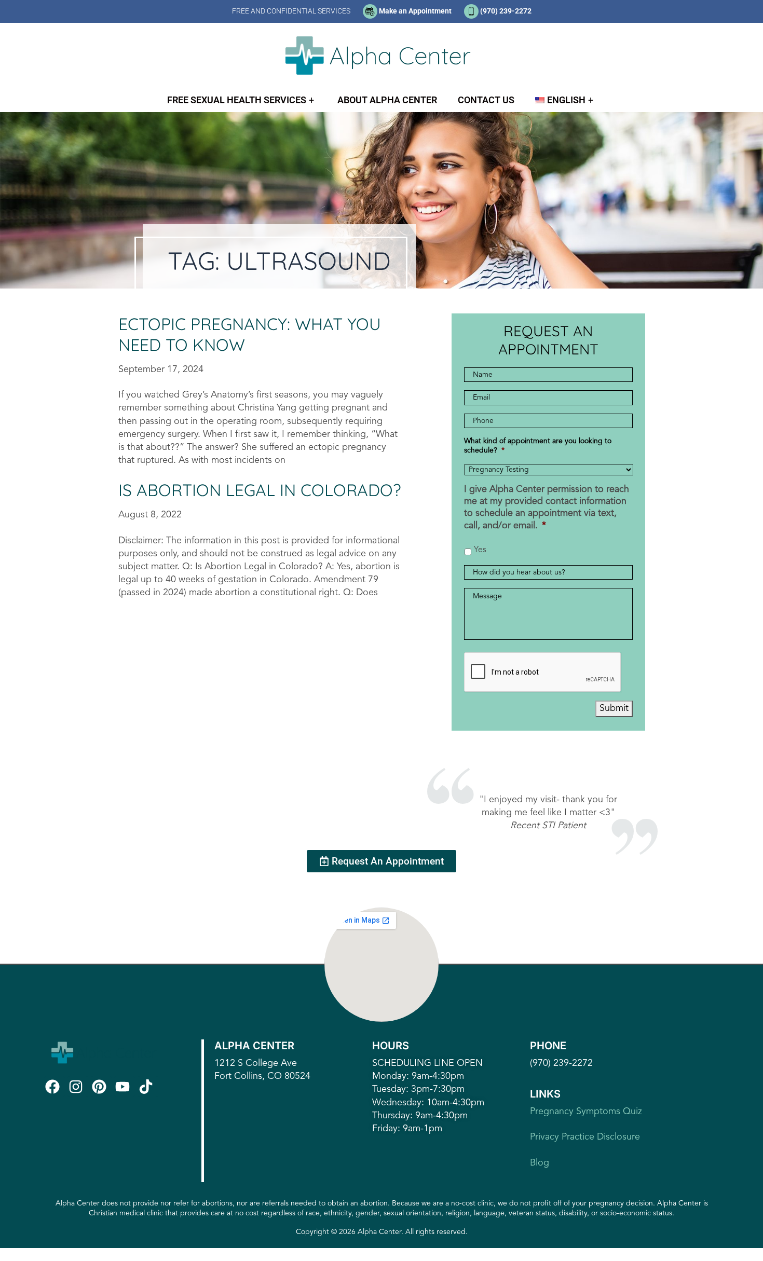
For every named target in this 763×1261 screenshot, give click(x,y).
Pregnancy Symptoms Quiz (586, 1111)
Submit (614, 708)
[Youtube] (124, 1086)
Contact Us (486, 99)
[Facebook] (54, 1086)
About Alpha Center (387, 99)
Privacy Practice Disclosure (585, 1137)
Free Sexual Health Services (236, 99)
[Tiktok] (148, 1086)
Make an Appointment (415, 11)
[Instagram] (77, 1086)
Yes (480, 550)
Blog (539, 1163)
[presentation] (543, 672)
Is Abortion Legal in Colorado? (259, 489)
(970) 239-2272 (506, 11)
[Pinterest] (101, 1086)
